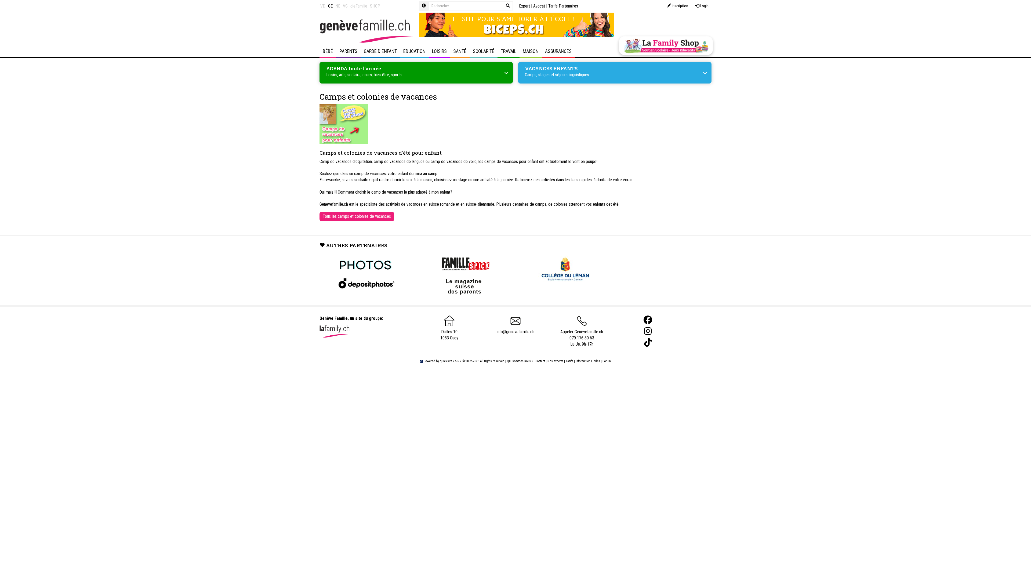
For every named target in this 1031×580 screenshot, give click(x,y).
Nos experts (555, 361)
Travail (508, 51)
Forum (606, 361)
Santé (459, 51)
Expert (524, 6)
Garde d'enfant (380, 51)
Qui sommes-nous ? (520, 361)
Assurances (558, 51)
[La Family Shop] (666, 45)
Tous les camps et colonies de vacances (357, 216)
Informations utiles (588, 361)
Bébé (328, 51)
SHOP (375, 6)
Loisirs (439, 51)
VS (345, 6)
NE (337, 6)
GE (330, 6)
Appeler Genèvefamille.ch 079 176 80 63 (581, 334)
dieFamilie (358, 6)
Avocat (539, 6)
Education (414, 51)
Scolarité (483, 51)
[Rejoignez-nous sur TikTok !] (648, 342)
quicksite (446, 361)
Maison (531, 51)
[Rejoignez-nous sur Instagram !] (648, 331)
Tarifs (569, 361)
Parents (348, 51)
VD (322, 6)
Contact (540, 361)
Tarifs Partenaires (563, 6)
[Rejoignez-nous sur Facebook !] (648, 319)
